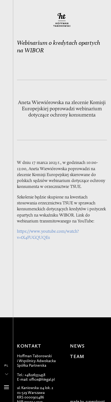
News (77, 346)
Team (77, 356)
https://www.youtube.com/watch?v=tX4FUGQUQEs (48, 234)
